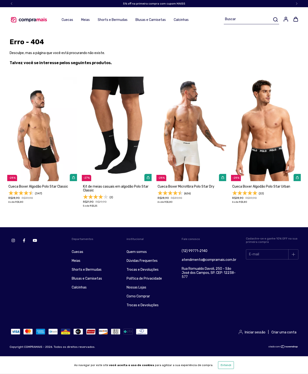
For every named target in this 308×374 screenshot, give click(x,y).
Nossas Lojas (136, 287)
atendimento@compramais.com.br (209, 260)
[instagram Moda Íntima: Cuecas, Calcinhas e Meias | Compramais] (13, 240)
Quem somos (137, 252)
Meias (85, 20)
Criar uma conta (283, 332)
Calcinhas (181, 20)
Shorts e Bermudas (113, 20)
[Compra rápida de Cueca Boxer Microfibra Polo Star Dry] (222, 177)
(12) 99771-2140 (194, 251)
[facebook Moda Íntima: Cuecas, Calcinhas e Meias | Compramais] (24, 240)
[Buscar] (275, 19)
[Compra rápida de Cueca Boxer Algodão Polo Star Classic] (73, 177)
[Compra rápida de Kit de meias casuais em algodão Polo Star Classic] (148, 177)
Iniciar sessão (255, 332)
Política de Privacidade (144, 278)
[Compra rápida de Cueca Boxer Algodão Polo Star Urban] (297, 177)
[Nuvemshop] (283, 347)
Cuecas (67, 20)
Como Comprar (138, 296)
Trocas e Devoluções (143, 270)
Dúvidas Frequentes (142, 261)
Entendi (226, 365)
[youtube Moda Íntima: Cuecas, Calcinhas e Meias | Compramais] (34, 240)
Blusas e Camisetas (150, 20)
